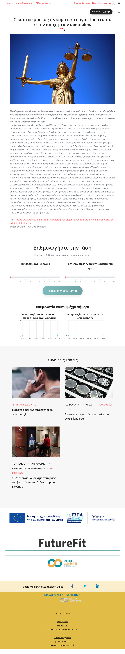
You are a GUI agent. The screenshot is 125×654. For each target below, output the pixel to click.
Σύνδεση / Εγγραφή (62, 637)
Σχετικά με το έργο (62, 613)
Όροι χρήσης (62, 621)
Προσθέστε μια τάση (62, 641)
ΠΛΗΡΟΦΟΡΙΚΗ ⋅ (73, 404)
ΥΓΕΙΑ (89, 404)
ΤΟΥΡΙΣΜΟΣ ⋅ (19, 463)
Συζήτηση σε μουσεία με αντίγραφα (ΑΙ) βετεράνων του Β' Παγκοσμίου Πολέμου (34, 482)
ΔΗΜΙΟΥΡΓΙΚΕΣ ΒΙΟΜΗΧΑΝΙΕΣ (27, 468)
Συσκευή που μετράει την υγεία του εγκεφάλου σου (87, 416)
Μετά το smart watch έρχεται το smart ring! (32, 412)
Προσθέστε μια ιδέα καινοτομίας (62, 645)
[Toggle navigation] (118, 12)
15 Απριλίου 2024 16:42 (24, 404)
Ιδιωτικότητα (62, 625)
